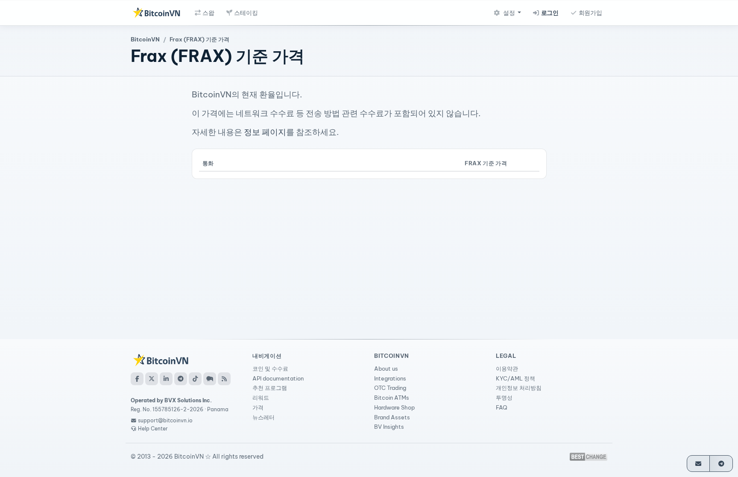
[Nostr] (209, 378)
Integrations (390, 378)
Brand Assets (392, 417)
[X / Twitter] (151, 378)
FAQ (501, 407)
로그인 (549, 13)
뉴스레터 (263, 417)
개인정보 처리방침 (519, 387)
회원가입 (589, 13)
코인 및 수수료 (270, 368)
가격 (258, 407)
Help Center (152, 428)
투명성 (504, 397)
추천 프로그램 (269, 387)
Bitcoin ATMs (391, 397)
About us (386, 368)
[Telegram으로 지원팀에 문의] (721, 463)
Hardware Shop (394, 407)
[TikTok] (195, 378)
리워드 (260, 397)
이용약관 (507, 368)
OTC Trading (390, 387)
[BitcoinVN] (156, 12)
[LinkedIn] (166, 378)
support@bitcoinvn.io (165, 420)
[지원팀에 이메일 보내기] (698, 463)
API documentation (278, 378)
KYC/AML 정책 (515, 378)
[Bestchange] (588, 456)
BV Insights (389, 426)
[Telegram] (180, 378)
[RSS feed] (224, 378)
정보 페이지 (265, 132)
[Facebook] (137, 378)
